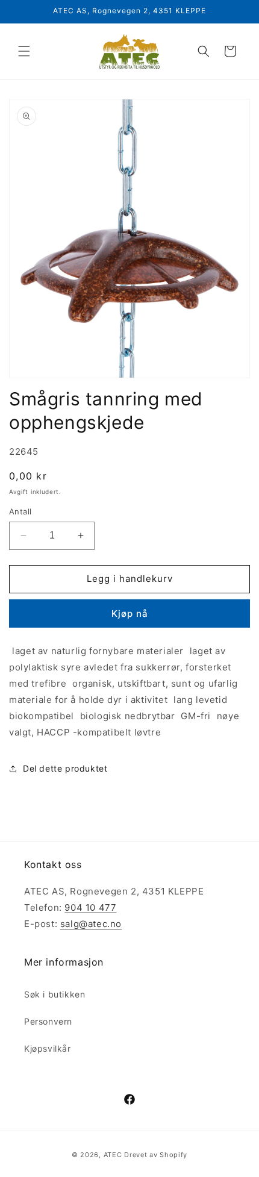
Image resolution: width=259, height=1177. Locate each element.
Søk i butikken (54, 994)
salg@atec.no (91, 923)
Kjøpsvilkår (47, 1048)
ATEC (113, 1154)
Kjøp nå (129, 613)
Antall (20, 511)
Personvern (48, 1021)
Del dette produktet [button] (65, 768)
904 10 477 (90, 907)
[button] (24, 51)
